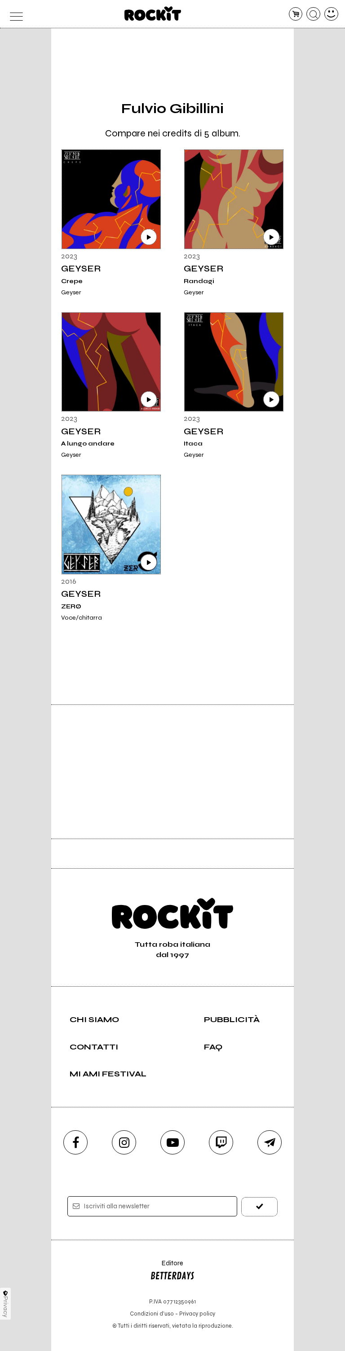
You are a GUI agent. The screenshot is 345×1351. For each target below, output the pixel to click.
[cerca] (313, 14)
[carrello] (296, 14)
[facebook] (75, 1142)
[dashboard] (331, 14)
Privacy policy (197, 1313)
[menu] (14, 14)
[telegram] (269, 1142)
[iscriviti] (259, 1206)
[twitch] (221, 1142)
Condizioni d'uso (152, 1313)
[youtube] (172, 1142)
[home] (152, 13)
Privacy (5, 1306)
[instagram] (124, 1142)
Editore (166, 1267)
